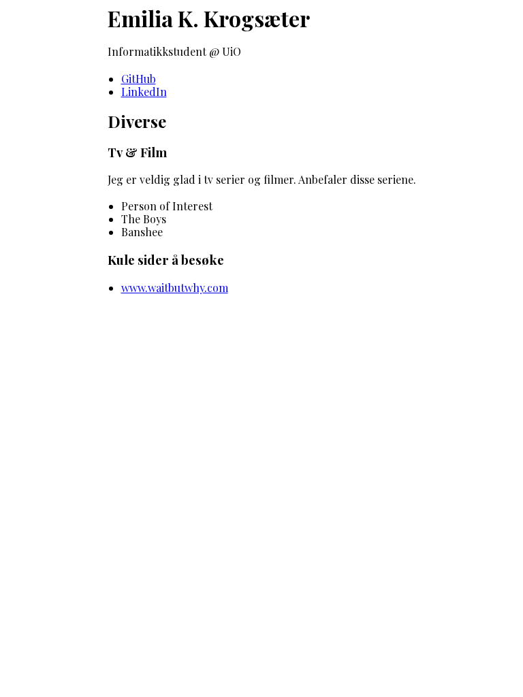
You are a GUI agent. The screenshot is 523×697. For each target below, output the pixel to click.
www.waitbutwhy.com (174, 287)
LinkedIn (144, 91)
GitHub (138, 78)
